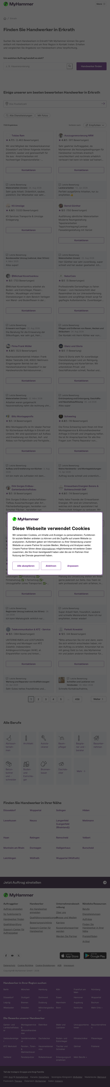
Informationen (49, 548)
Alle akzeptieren (26, 565)
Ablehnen (51, 565)
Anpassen (72, 565)
